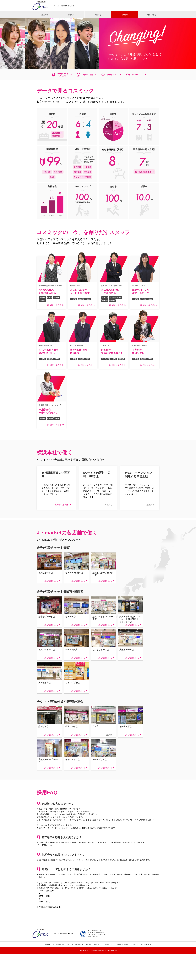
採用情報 (125, 15)
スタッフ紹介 (87, 75)
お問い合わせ (151, 15)
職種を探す (111, 75)
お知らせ (98, 15)
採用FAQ (135, 75)
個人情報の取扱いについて (61, 944)
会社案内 (44, 15)
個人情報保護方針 (77, 944)
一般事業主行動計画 (122, 944)
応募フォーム (109, 944)
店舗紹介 (71, 15)
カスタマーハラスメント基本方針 (141, 944)
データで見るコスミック (63, 75)
